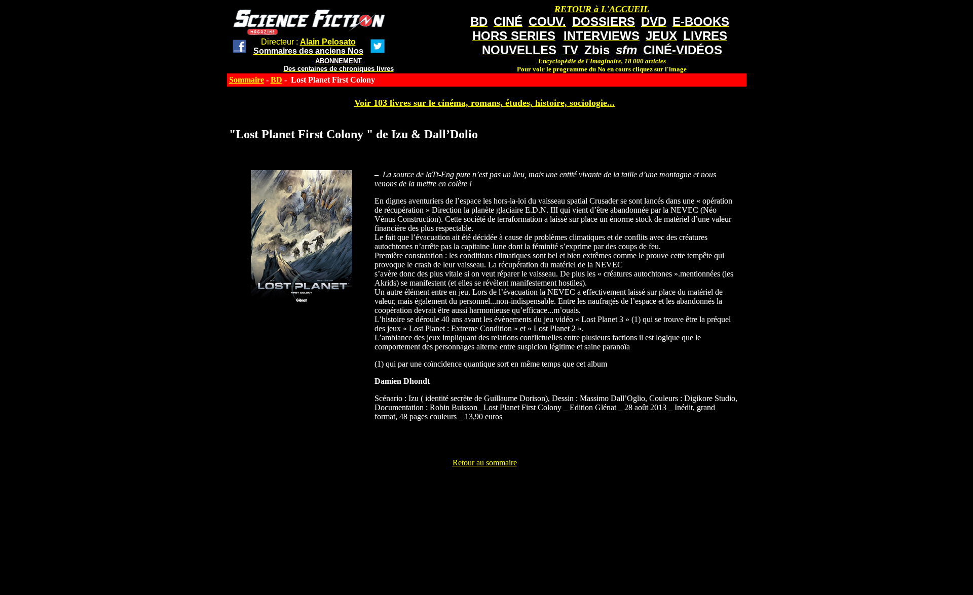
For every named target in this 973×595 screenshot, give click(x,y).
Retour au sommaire (485, 462)
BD (276, 79)
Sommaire (246, 79)
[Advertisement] (484, 490)
